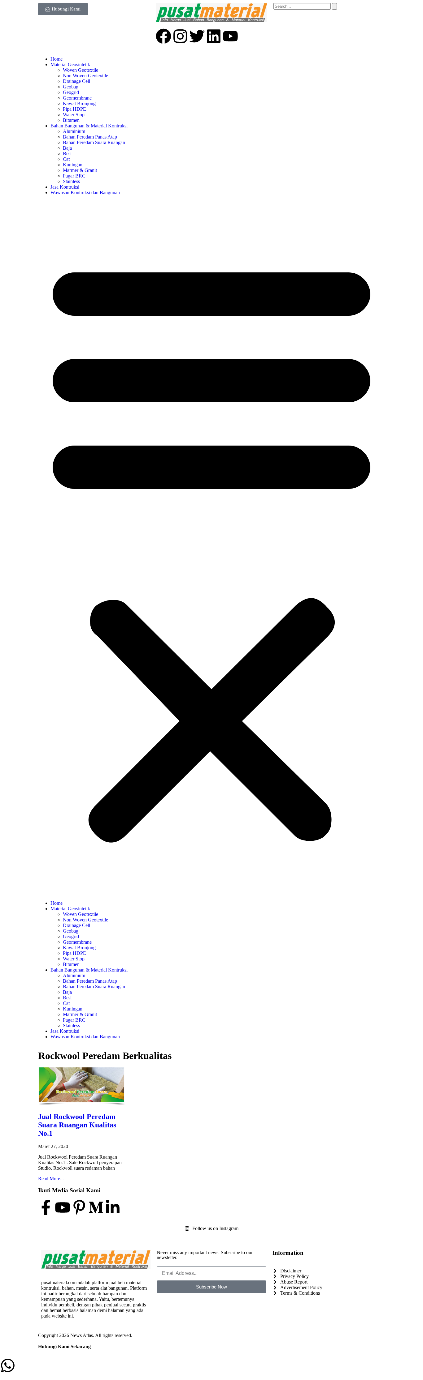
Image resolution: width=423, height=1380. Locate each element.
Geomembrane (77, 97)
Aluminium (74, 131)
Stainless (71, 181)
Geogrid (71, 92)
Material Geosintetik (70, 64)
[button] (211, 547)
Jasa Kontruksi (64, 187)
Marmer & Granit (80, 170)
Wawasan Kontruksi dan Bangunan (85, 192)
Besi (67, 153)
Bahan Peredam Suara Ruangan (94, 142)
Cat (66, 159)
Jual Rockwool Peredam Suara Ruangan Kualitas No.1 (77, 1125)
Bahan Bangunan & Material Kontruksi (89, 125)
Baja (67, 148)
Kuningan (72, 164)
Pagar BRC (74, 175)
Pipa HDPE (74, 109)
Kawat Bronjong (79, 103)
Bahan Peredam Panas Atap (90, 136)
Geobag (70, 86)
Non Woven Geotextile (85, 75)
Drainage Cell (76, 81)
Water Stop (74, 114)
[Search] (334, 6)
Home (56, 59)
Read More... (51, 1178)
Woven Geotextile (80, 70)
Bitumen (71, 120)
